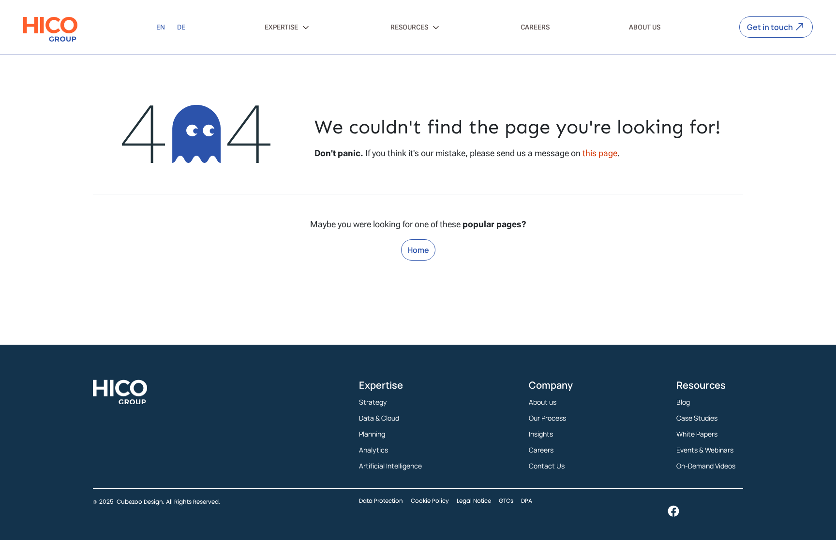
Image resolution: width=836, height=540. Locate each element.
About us (542, 402)
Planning (372, 433)
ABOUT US (644, 27)
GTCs (506, 500)
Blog (683, 402)
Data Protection (381, 500)
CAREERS (535, 27)
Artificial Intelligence (390, 465)
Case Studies (696, 418)
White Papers (696, 433)
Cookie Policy (430, 500)
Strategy (373, 402)
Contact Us (547, 465)
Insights (541, 433)
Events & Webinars (704, 449)
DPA (526, 500)
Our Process (547, 418)
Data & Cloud (379, 418)
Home (418, 250)
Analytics (373, 449)
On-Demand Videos (705, 465)
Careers (541, 449)
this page (599, 153)
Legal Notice (474, 500)
